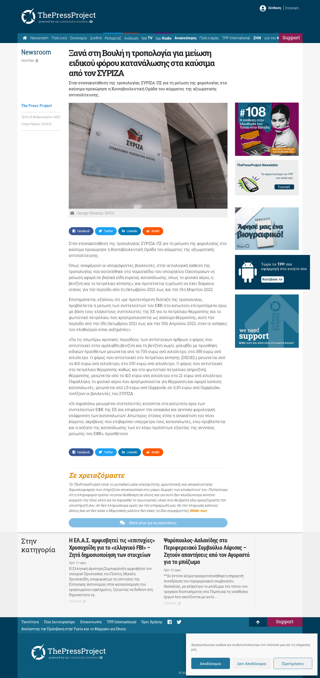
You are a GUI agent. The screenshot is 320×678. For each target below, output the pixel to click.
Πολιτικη (27, 61)
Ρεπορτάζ (113, 38)
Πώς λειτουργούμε (59, 621)
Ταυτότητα (30, 621)
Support (291, 37)
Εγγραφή (292, 8)
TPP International (236, 38)
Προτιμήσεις (293, 663)
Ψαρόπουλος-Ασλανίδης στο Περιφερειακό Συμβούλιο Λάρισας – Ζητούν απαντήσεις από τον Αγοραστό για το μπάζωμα (207, 551)
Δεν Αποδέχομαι (251, 663)
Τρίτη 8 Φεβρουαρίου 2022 (40, 117)
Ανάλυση (131, 38)
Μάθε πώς (198, 510)
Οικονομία (78, 38)
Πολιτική (59, 38)
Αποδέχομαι (210, 663)
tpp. (147, 38)
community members (74, 21)
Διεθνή (96, 38)
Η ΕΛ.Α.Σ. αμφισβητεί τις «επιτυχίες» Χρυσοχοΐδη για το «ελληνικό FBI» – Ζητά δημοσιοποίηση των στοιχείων (112, 547)
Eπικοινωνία (91, 621)
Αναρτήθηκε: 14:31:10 (36, 124)
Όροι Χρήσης (152, 621)
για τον (276, 38)
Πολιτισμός (209, 38)
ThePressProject (67, 15)
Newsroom (39, 38)
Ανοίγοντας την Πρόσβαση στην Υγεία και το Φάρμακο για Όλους (73, 628)
